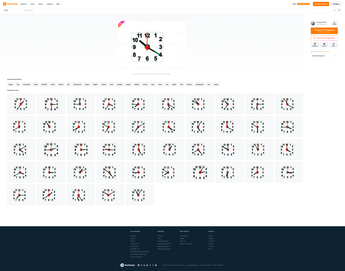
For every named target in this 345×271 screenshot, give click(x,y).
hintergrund (77, 84)
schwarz (189, 84)
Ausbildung (133, 246)
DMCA (159, 238)
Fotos (32, 4)
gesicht (61, 84)
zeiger (174, 84)
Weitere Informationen (318, 56)
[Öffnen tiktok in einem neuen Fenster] (150, 265)
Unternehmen (134, 244)
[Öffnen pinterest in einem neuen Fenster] (147, 265)
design (128, 84)
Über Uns (183, 241)
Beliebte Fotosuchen (164, 246)
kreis (111, 84)
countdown (26, 84)
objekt (95, 84)
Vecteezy (133, 238)
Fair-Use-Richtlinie (218, 265)
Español (210, 238)
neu (209, 84)
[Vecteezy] (10, 4)
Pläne (294, 4)
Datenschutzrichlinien (206, 265)
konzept (119, 84)
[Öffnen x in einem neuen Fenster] (153, 265)
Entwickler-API (134, 249)
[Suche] (334, 10)
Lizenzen (160, 236)
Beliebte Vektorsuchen (164, 244)
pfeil (181, 84)
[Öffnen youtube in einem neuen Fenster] (156, 265)
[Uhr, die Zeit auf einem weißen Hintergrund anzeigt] (21, 104)
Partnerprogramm (163, 241)
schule (216, 84)
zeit (167, 84)
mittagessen (200, 84)
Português (211, 241)
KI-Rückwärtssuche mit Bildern (139, 251)
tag (18, 84)
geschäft (44, 84)
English (210, 236)
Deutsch (210, 244)
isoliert (145, 84)
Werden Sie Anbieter (186, 244)
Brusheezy (133, 236)
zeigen (11, 84)
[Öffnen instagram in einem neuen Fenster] (141, 265)
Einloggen (336, 4)
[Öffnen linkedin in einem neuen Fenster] (144, 265)
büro (152, 84)
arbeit (53, 84)
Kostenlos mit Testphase (324, 31)
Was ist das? (327, 51)
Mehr (58, 4)
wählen (136, 84)
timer (160, 84)
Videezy (132, 241)
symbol (103, 84)
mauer (87, 84)
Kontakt (182, 238)
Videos (41, 4)
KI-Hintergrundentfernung (138, 254)
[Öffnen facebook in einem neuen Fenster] (138, 265)
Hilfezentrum (184, 236)
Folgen (334, 24)
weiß (35, 84)
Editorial (49, 4)
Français (210, 246)
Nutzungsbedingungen (192, 265)
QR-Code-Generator (136, 257)
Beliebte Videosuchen (164, 249)
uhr (68, 84)
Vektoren (23, 4)
